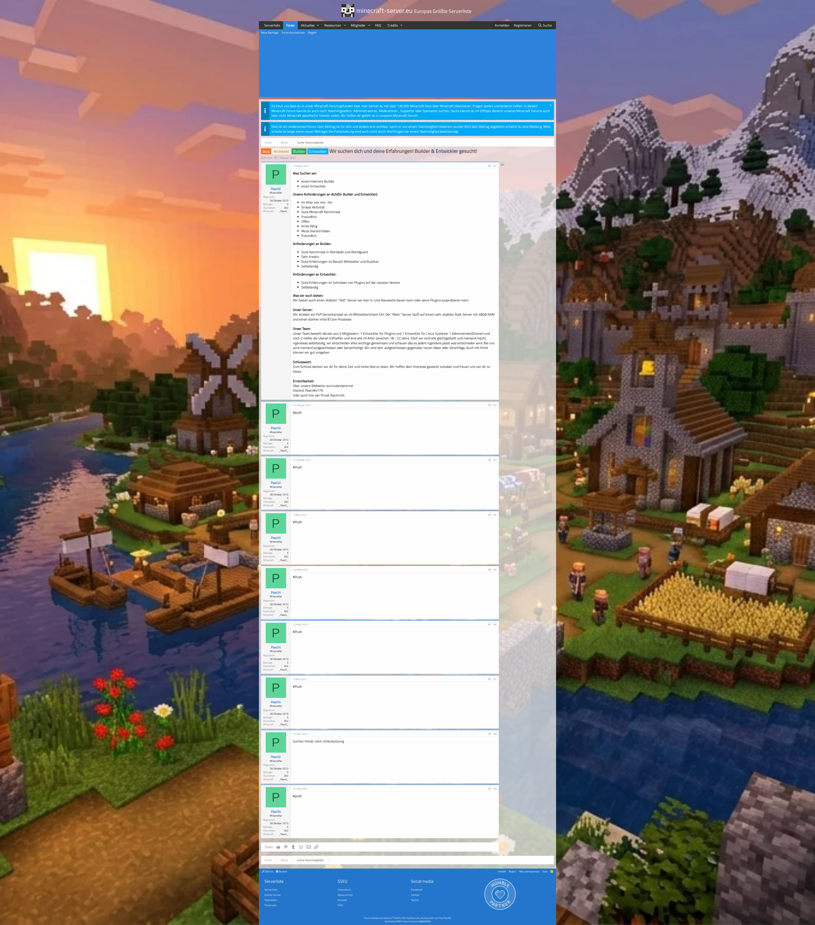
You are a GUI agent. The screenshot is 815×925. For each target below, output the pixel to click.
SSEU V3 (268, 871)
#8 (495, 734)
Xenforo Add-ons (436, 918)
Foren (290, 25)
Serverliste (272, 25)
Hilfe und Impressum (529, 871)
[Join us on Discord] (502, 164)
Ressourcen (332, 25)
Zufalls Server (272, 895)
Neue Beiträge (269, 32)
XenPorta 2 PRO (393, 921)
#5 (495, 570)
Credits (393, 25)
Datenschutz (345, 895)
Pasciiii (268, 158)
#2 (495, 405)
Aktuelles (308, 25)
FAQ (378, 25)
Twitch (415, 900)
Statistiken (270, 900)
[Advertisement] (407, 67)
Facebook (416, 889)
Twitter (415, 895)
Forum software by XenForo (391, 918)
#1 (495, 166)
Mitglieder (358, 25)
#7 (495, 679)
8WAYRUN (425, 921)
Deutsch (282, 871)
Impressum (344, 889)
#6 (495, 624)
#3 (495, 460)
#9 (495, 789)
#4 (495, 515)
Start (545, 871)
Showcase (270, 905)
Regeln (312, 32)
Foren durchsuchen (293, 32)
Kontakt (502, 871)
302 (286, 208)
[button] (318, 25)
